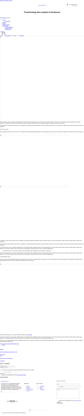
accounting (4, 343)
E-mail (1, 367)
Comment (2, 373)
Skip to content (3, 0)
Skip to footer (9, 0)
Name (1, 366)
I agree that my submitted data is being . (14, 374)
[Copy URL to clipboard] (12, 347)
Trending (2, 31)
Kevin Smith (29, 334)
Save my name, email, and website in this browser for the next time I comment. (18, 369)
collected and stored (22, 374)
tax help (17, 343)
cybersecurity (10, 343)
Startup (14, 343)
